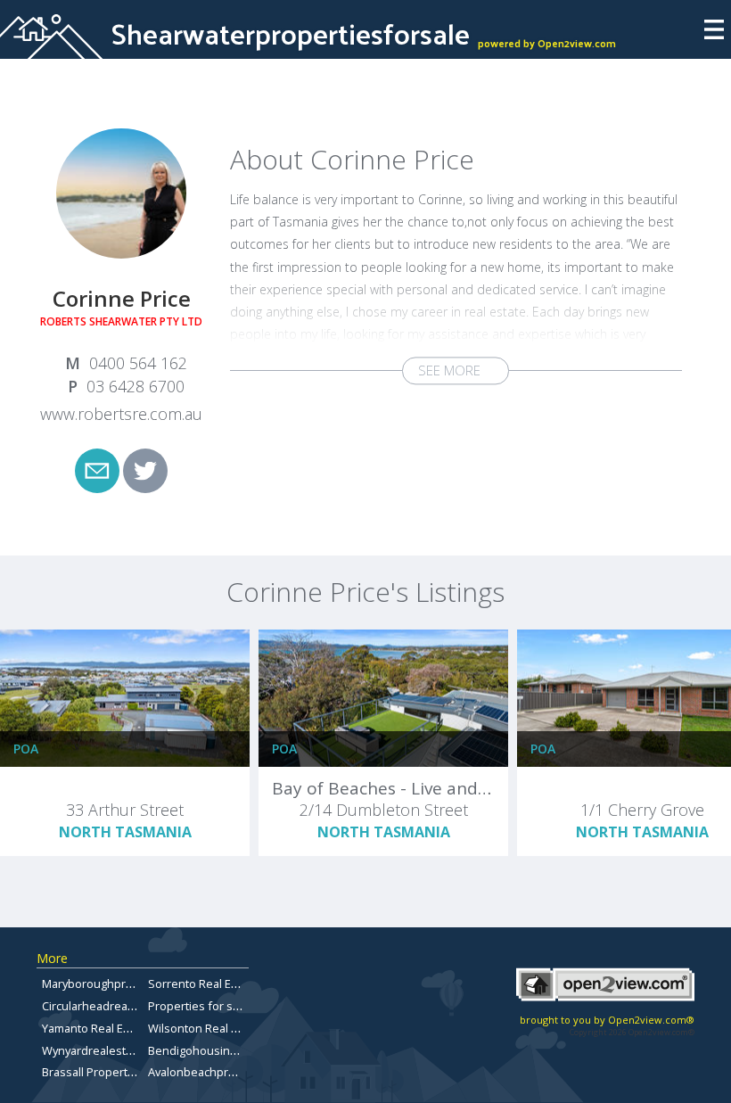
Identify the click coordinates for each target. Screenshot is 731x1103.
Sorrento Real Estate (203, 983)
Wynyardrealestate (92, 1050)
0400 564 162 (138, 363)
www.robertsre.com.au (121, 413)
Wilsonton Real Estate (206, 1028)
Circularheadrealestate (103, 1006)
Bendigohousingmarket (211, 1050)
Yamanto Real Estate (96, 1028)
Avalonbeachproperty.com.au (226, 1072)
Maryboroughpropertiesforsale (125, 983)
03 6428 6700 (135, 386)
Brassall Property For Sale (110, 1072)
